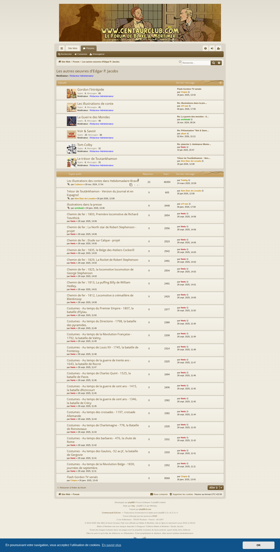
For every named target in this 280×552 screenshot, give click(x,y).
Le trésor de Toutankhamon (97, 159)
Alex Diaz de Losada (191, 161)
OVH (155, 516)
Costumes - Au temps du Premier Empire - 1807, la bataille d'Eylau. (100, 310)
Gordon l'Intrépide (90, 89)
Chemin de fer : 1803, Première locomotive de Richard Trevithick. (102, 216)
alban (183, 133)
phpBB (131, 502)
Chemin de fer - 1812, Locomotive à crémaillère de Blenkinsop (100, 297)
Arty (133, 506)
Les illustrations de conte (95, 104)
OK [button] (259, 545)
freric (183, 147)
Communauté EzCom (111, 513)
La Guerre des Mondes (93, 117)
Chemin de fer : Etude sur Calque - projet (93, 240)
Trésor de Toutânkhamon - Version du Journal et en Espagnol (100, 193)
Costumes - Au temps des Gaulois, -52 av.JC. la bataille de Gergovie (102, 453)
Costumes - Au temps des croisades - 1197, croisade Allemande (101, 414)
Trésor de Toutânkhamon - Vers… (193, 158)
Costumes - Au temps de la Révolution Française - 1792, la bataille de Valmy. (99, 336)
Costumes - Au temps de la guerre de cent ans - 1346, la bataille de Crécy (102, 401)
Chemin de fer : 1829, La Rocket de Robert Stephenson (102, 260)
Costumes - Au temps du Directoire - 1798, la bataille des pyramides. (101, 323)
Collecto (78, 184)
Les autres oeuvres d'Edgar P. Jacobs (87, 71)
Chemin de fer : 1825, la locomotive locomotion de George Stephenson (100, 271)
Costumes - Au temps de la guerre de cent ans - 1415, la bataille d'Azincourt (102, 388)
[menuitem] (205, 48)
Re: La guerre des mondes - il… (193, 116)
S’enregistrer (99, 54)
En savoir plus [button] (111, 545)
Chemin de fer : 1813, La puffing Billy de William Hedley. (98, 284)
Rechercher (66, 54)
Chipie (184, 92)
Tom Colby (84, 145)
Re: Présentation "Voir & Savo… (193, 130)
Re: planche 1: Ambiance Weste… (194, 144)
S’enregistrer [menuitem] (219, 49)
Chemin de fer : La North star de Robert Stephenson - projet (101, 229)
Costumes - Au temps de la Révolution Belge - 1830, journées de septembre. (101, 466)
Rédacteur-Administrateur (82, 76)
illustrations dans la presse (84, 204)
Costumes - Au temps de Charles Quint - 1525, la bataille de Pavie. (99, 375)
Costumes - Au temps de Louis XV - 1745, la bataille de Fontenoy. (102, 349)
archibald (185, 119)
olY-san (184, 106)
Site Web (72, 48)
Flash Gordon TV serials (189, 89)
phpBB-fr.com (145, 509)
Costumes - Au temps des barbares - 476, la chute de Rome (101, 440)
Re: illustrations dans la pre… (192, 103)
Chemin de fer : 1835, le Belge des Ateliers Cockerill (100, 250)
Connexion (82, 54)
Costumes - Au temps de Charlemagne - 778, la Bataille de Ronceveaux (103, 427)
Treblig (184, 180)
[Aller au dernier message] (189, 180)
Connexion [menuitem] (213, 49)
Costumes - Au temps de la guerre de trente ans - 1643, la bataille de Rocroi (99, 362)
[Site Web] (140, 22)
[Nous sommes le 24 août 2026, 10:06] (180, 62)
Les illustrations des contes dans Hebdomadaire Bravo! (103, 181)
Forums (90, 48)
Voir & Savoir (86, 131)
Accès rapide (62, 49)
